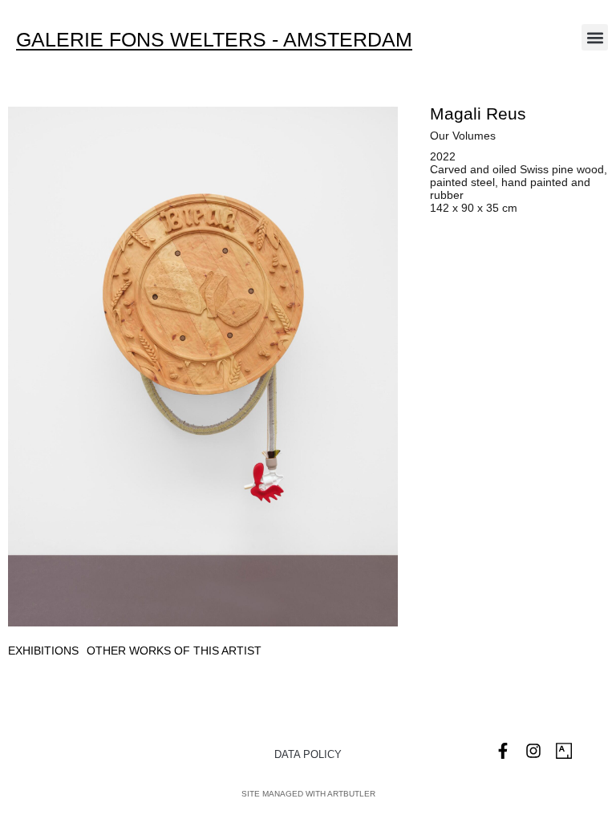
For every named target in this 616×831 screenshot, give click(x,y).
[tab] (43, 651)
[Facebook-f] (503, 751)
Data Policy (308, 754)
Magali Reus (478, 113)
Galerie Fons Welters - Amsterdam (214, 39)
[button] (595, 37)
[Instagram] (533, 751)
